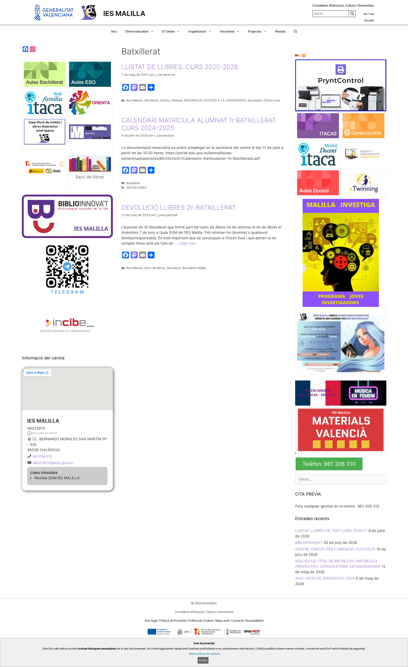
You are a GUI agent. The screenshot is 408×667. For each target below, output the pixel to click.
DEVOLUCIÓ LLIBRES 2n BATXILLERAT (178, 207)
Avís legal (151, 620)
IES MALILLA (124, 13)
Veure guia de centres (44, 433)
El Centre (168, 31)
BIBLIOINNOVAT (308, 542)
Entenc (203, 660)
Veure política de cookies (204, 653)
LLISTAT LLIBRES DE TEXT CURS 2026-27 (331, 531)
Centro (165, 100)
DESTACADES (136, 187)
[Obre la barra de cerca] (295, 31)
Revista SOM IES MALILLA (57, 478)
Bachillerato (134, 100)
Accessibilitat (255, 620)
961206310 (42, 456)
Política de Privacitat (173, 620)
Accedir (369, 20)
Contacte (237, 620)
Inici (114, 31)
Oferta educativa (136, 31)
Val (365, 14)
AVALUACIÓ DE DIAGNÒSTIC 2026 (325, 578)
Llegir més (187, 243)
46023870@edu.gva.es (53, 463)
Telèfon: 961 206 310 (329, 464)
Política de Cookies (201, 620)
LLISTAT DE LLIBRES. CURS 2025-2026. (180, 67)
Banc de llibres (154, 268)
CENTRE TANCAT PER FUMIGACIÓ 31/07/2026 (335, 549)
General (176, 100)
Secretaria (227, 31)
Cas (371, 14)
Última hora (272, 100)
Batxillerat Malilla (194, 268)
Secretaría (255, 100)
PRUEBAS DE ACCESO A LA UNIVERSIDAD (215, 100)
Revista (280, 31)
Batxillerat (151, 100)
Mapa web (222, 620)
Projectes (254, 31)
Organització (197, 31)
